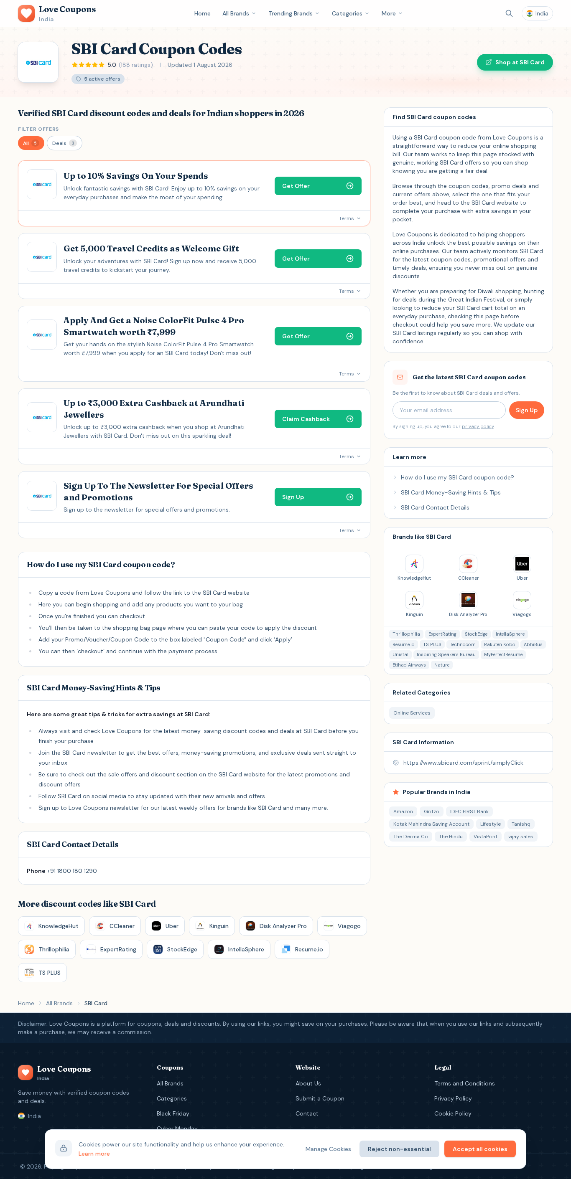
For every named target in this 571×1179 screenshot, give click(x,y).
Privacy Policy (453, 1098)
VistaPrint (485, 836)
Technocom (463, 644)
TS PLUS (432, 644)
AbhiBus (533, 644)
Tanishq (521, 824)
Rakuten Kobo (499, 644)
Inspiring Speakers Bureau (446, 654)
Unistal (400, 654)
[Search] (509, 13)
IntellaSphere (510, 634)
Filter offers (38, 129)
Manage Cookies (328, 1149)
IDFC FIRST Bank (469, 811)
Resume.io (404, 644)
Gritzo (431, 811)
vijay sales (520, 836)
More (389, 13)
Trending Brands (290, 13)
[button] (31, 143)
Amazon (403, 811)
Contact (307, 1113)
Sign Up (527, 410)
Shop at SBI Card (520, 62)
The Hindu (451, 836)
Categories (347, 13)
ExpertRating (442, 634)
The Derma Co (410, 836)
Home (202, 13)
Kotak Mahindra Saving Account (431, 824)
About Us (308, 1083)
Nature (441, 665)
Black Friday (173, 1113)
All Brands (235, 13)
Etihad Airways (409, 665)
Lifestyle (490, 824)
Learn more (94, 1153)
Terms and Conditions (464, 1083)
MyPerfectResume (503, 654)
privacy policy (478, 426)
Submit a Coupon (320, 1098)
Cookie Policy (453, 1113)
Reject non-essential (399, 1149)
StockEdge (476, 634)
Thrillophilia (406, 634)
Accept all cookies (480, 1149)
